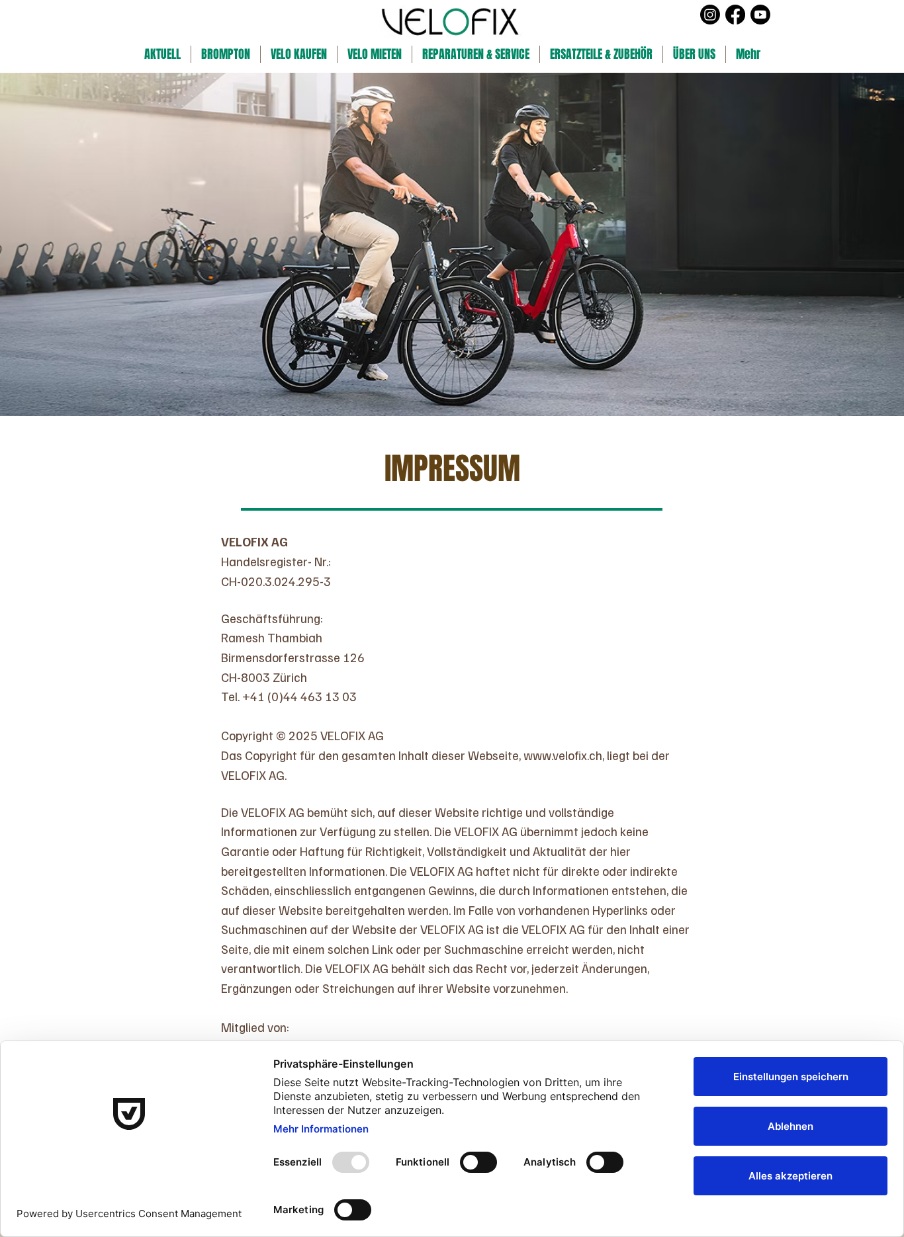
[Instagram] (710, 14)
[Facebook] (735, 14)
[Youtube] (760, 14)
